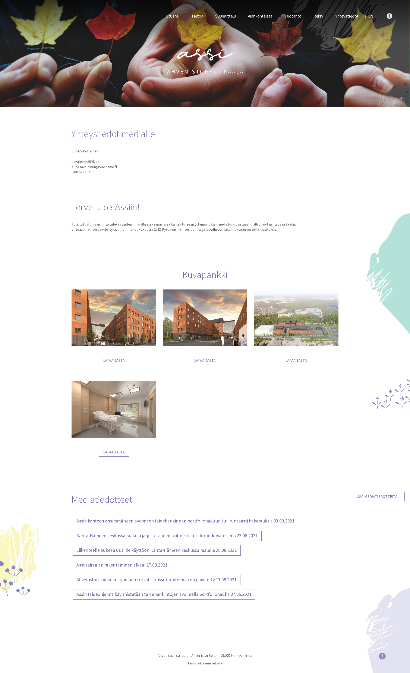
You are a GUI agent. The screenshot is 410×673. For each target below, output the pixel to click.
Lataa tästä (114, 360)
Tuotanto (293, 16)
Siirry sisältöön (13, 2)
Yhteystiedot (347, 16)
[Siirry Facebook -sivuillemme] (389, 16)
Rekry (318, 16)
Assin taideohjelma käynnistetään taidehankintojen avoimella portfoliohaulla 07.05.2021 (164, 594)
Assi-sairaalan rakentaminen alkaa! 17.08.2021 (121, 565)
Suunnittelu (225, 16)
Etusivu (172, 16)
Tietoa (197, 16)
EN (370, 16)
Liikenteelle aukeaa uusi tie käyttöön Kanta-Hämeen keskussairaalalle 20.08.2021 (156, 550)
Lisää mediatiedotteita (375, 496)
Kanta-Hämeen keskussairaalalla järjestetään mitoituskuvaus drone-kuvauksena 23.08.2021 (167, 536)
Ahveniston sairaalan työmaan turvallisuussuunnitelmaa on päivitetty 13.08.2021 (156, 580)
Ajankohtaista (260, 16)
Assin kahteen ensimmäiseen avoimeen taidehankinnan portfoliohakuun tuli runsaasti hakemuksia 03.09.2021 (185, 521)
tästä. (291, 224)
